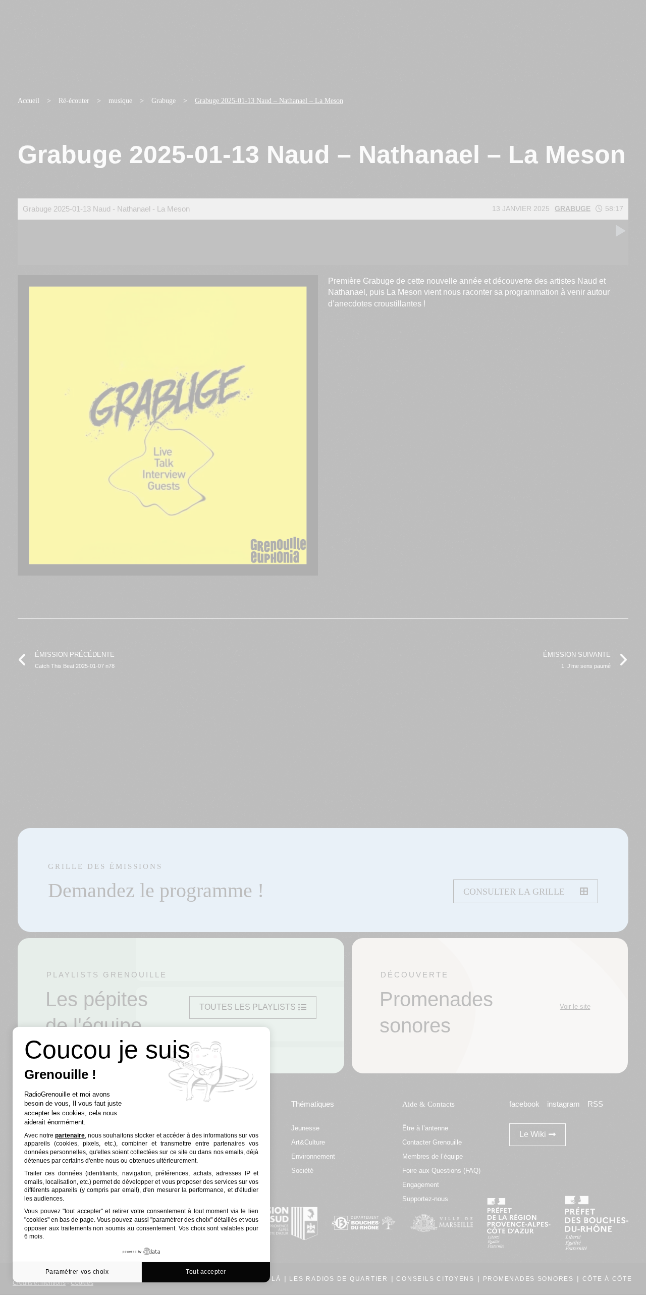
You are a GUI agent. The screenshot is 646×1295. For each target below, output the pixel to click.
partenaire (70, 1135)
